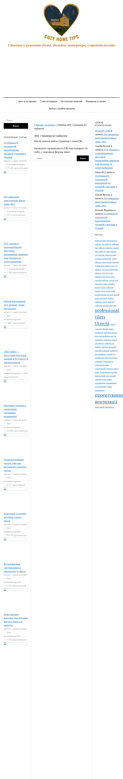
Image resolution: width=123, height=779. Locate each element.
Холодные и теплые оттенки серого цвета (15, 517)
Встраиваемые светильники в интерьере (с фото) (15, 567)
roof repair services (110, 333)
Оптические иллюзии (71, 101)
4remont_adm (102, 130)
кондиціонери (100, 383)
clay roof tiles (99, 255)
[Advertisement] (61, 73)
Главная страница (44, 125)
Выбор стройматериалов (62, 108)
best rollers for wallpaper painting (107, 248)
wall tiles (105, 347)
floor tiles (105, 273)
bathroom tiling (100, 241)
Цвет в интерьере (27, 101)
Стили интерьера (48, 101)
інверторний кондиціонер (104, 407)
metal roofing (110, 291)
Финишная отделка (96, 101)
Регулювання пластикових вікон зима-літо (14, 200)
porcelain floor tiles (109, 306)
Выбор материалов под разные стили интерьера (15, 305)
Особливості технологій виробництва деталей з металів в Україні (15, 150)
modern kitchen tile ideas (104, 295)
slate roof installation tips (104, 336)
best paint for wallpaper (110, 244)
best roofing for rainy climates (105, 251)
